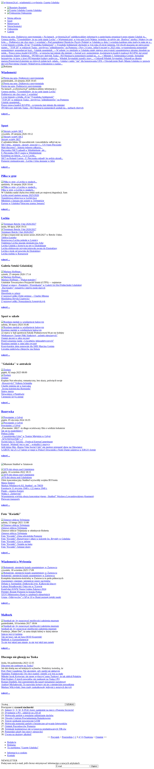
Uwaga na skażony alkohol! (18, 734)
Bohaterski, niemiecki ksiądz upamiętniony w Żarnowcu (28, 575)
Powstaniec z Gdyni (10, 425)
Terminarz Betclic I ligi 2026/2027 (17, 232)
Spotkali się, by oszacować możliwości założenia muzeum (28, 628)
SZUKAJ (70, 704)
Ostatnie (99, 737)
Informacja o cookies (17, 752)
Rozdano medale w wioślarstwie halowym (21, 330)
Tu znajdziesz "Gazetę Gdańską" (22, 747)
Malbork (6, 614)
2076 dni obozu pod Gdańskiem (16, 477)
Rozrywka (7, 411)
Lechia (5, 218)
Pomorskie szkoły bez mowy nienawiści (24, 731)
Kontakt (11, 755)
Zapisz (94, 766)
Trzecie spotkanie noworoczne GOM (22, 721)
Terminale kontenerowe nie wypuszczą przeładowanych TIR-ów (35, 729)
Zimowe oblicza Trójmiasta (14, 528)
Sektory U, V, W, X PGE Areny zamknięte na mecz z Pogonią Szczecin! (39, 710)
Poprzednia (67, 737)
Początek (55, 737)
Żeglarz (4, 378)
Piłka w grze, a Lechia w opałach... (18, 190)
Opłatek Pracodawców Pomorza (20, 726)
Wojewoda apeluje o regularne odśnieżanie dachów (29, 715)
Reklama (11, 745)
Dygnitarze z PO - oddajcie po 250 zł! (23, 712)
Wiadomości (8, 72)
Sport (4, 125)
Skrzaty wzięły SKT (11, 139)
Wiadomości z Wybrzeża (16, 561)
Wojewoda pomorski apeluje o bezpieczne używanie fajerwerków (36, 723)
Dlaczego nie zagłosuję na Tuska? (17, 665)
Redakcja (11, 742)
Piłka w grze (8, 175)
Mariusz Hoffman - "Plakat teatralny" (19, 279)
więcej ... (5, 114)
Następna (88, 737)
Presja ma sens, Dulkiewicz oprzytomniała (21, 86)
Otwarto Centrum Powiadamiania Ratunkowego (28, 718)
